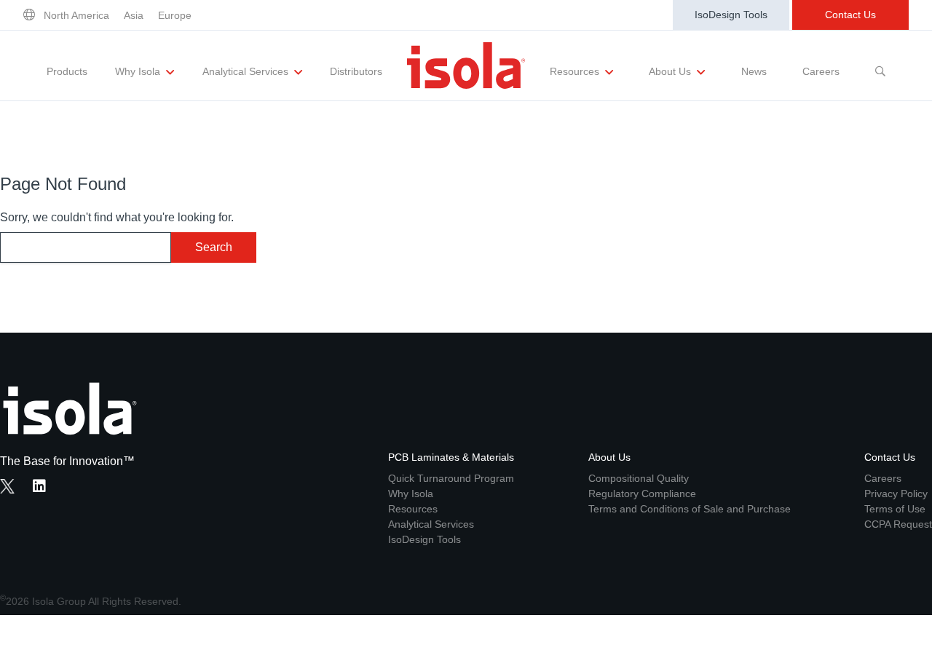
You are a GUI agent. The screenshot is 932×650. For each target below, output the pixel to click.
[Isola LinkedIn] (44, 488)
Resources (576, 71)
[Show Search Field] (880, 65)
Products (67, 71)
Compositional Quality (638, 478)
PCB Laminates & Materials (451, 457)
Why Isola (139, 71)
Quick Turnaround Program (451, 478)
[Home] (466, 65)
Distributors (356, 71)
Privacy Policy (896, 493)
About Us (671, 71)
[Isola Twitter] (7, 486)
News (754, 71)
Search (213, 247)
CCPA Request (898, 524)
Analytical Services (246, 71)
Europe (174, 15)
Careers (821, 71)
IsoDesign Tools (731, 14)
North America (76, 15)
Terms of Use (894, 509)
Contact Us (850, 14)
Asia (133, 15)
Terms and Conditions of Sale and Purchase (689, 509)
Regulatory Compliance (642, 493)
